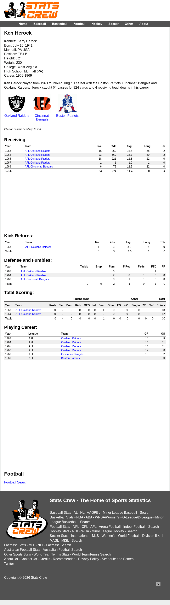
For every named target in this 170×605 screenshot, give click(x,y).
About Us (11, 559)
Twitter (9, 563)
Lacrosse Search (58, 545)
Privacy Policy (88, 559)
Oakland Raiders (16, 115)
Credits (45, 559)
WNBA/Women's (107, 517)
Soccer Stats (59, 536)
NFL (76, 526)
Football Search (16, 482)
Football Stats (60, 526)
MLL (32, 545)
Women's (108, 536)
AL (76, 512)
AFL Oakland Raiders (37, 150)
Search (145, 512)
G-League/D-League (137, 517)
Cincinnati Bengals (42, 117)
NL (82, 512)
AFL (93, 526)
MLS (95, 536)
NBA (79, 517)
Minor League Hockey (108, 531)
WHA (85, 531)
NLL (41, 545)
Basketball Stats (62, 517)
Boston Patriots (67, 115)
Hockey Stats (59, 531)
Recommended (64, 559)
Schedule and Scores (118, 559)
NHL (75, 531)
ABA (89, 517)
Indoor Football (134, 526)
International (80, 536)
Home (23, 23)
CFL (85, 526)
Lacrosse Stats (15, 545)
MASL (54, 540)
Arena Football (110, 526)
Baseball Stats (60, 512)
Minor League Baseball (120, 512)
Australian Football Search (62, 549)
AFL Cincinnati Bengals (39, 166)
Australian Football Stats (22, 549)
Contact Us (29, 559)
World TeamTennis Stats (51, 554)
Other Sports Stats (17, 554)
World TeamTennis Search (91, 554)
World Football (129, 536)
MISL (65, 540)
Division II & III (152, 536)
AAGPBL (93, 512)
